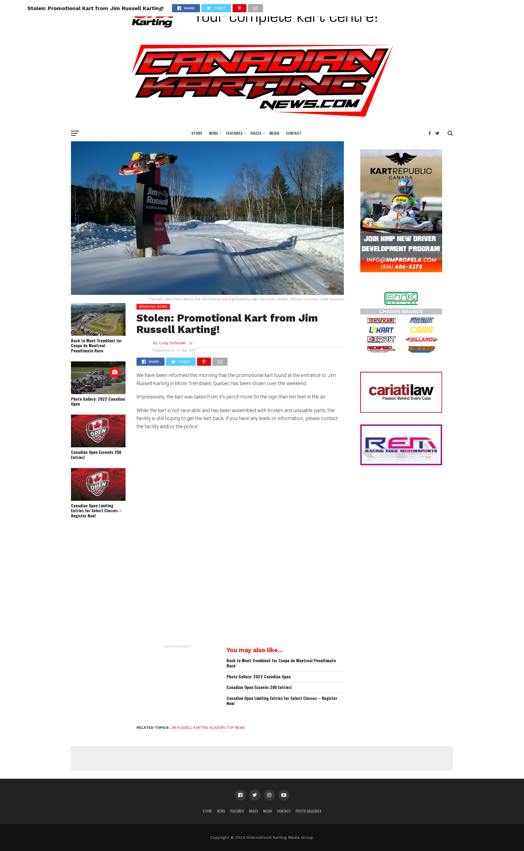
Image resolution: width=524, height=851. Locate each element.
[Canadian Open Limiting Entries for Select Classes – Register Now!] (98, 499)
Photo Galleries (308, 811)
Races (256, 133)
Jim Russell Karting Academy (198, 728)
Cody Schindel (172, 343)
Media (274, 133)
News (213, 133)
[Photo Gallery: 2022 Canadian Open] (98, 392)
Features (234, 133)
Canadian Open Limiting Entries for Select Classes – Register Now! (96, 510)
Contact (293, 133)
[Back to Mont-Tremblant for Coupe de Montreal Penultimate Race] (98, 334)
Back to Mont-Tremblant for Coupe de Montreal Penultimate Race (96, 345)
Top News (236, 728)
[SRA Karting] (262, 31)
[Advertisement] (177, 685)
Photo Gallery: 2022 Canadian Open (98, 401)
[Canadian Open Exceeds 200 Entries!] (98, 445)
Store (197, 133)
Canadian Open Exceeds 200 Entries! (96, 455)
